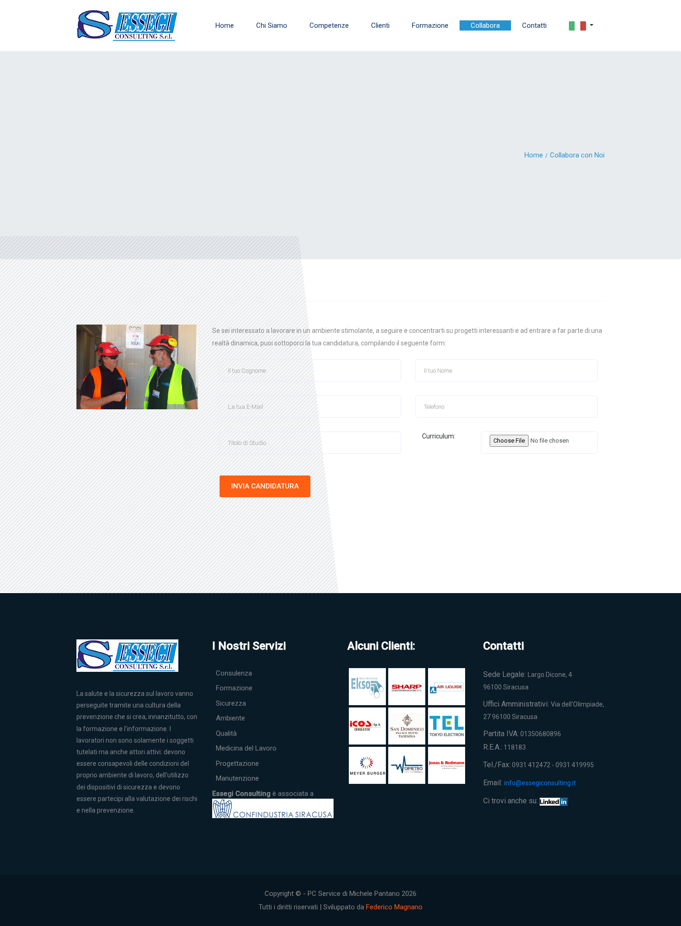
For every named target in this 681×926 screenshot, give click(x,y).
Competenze (329, 25)
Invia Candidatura (265, 486)
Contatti (534, 25)
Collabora (485, 25)
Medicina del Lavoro (246, 748)
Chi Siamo (271, 25)
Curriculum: (435, 436)
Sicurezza (231, 703)
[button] (581, 25)
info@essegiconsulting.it (540, 783)
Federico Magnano (394, 907)
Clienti (380, 25)
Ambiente (230, 718)
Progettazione (237, 763)
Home (224, 25)
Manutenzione (237, 778)
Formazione (430, 25)
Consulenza (234, 673)
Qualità (226, 733)
